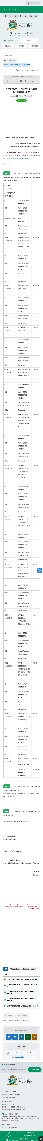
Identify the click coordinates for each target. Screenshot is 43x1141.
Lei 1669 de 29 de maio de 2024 (18, 158)
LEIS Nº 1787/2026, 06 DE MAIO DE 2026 (21, 979)
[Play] (19, 1046)
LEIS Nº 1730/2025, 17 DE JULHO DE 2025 (22, 1006)
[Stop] (24, 1046)
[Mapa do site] (30, 16)
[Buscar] (36, 40)
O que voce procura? (12, 40)
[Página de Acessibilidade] (35, 16)
